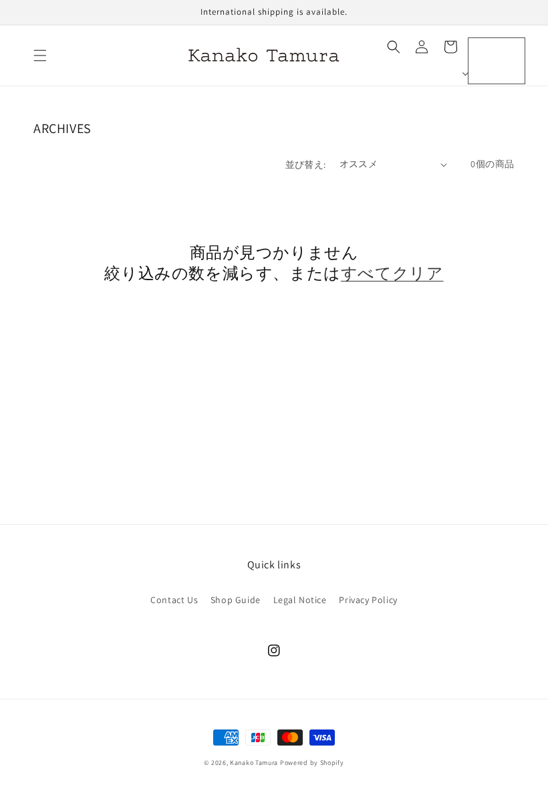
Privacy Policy (368, 600)
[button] (40, 55)
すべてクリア (392, 273)
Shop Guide (236, 600)
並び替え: (305, 164)
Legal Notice (300, 600)
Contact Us (174, 600)
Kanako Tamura (254, 762)
